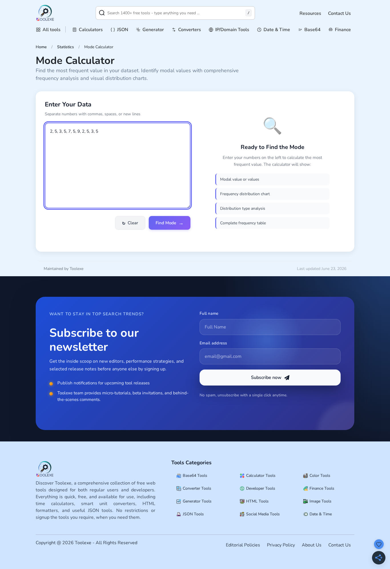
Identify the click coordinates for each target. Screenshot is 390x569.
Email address (213, 343)
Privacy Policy (281, 545)
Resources (310, 13)
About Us (311, 545)
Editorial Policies (243, 545)
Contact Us (339, 13)
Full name (209, 313)
